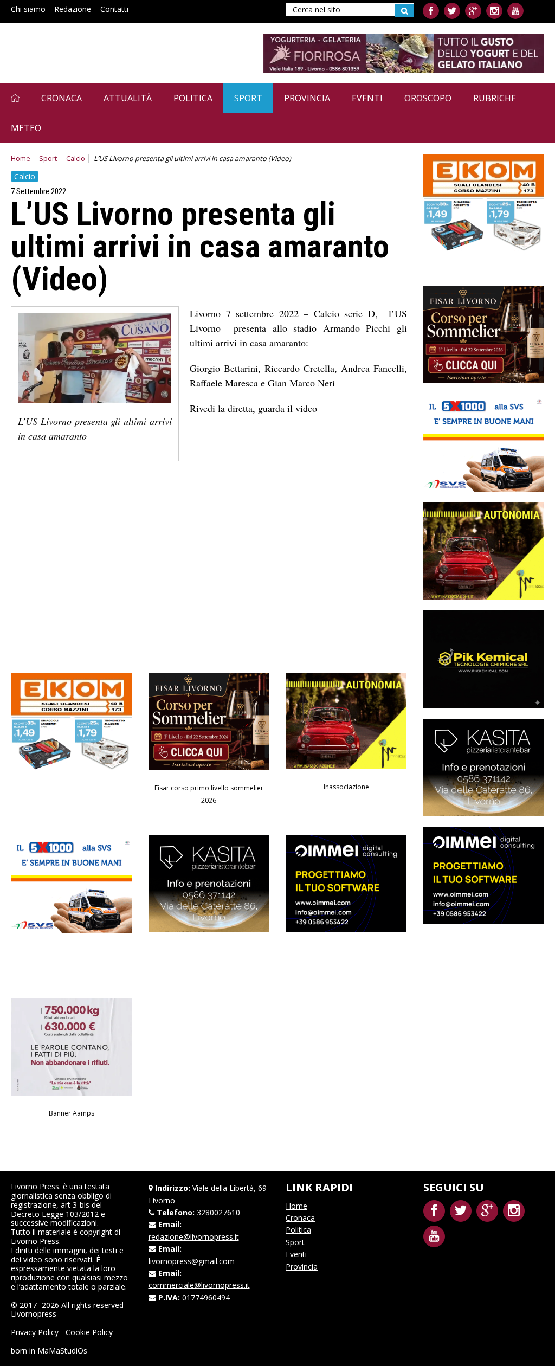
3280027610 (218, 1212)
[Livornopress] (113, 53)
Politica (192, 98)
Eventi (367, 98)
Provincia (307, 98)
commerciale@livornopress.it (199, 1285)
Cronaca (61, 98)
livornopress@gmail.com (192, 1261)
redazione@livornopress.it (194, 1237)
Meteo (26, 128)
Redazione (72, 9)
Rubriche (494, 98)
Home (20, 158)
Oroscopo (427, 98)
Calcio (75, 158)
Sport (248, 98)
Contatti (114, 9)
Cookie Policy (89, 1332)
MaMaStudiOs (62, 1350)
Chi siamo (28, 9)
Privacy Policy (35, 1332)
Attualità (128, 98)
